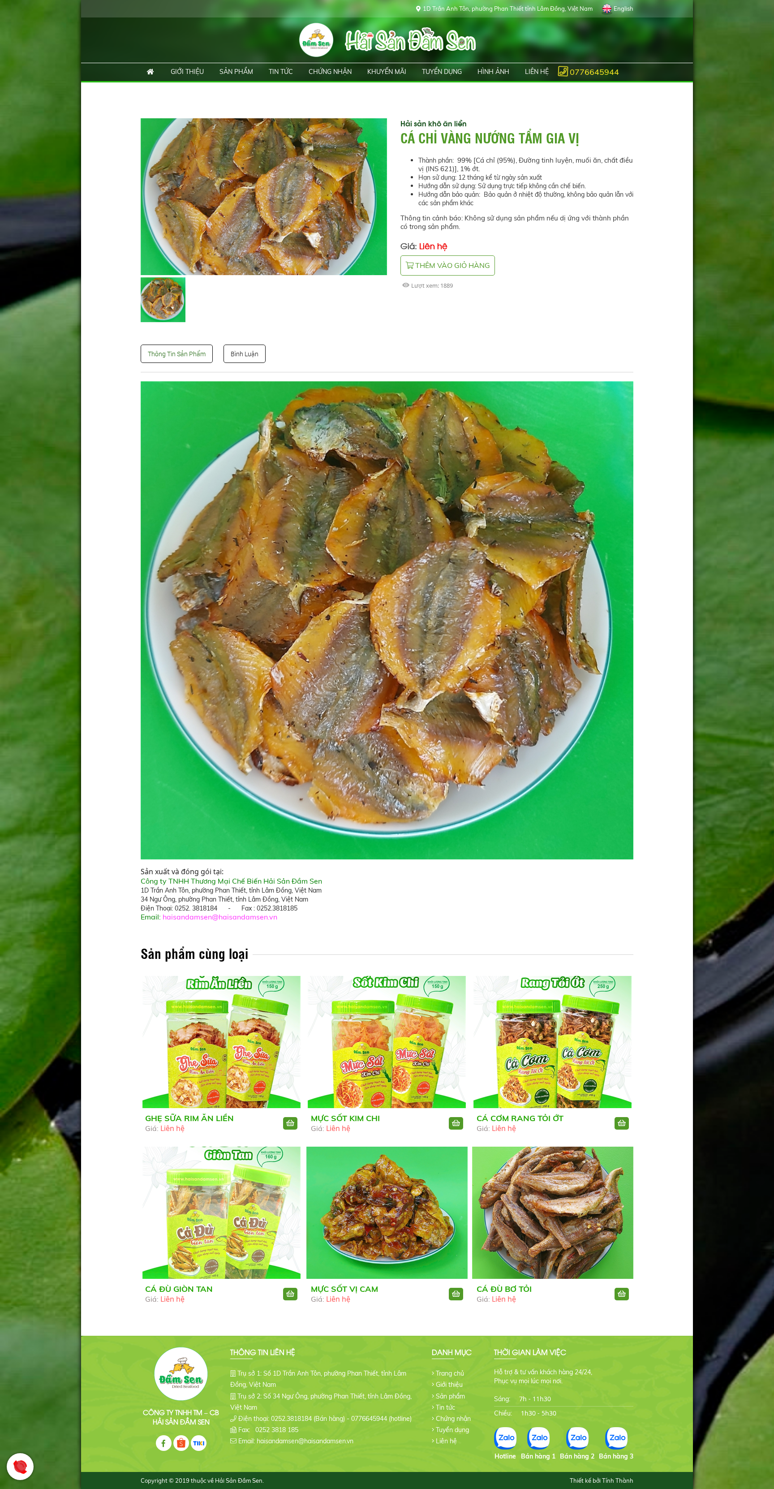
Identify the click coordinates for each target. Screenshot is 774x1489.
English (623, 8)
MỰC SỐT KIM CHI (345, 1118)
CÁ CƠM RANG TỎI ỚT (520, 1118)
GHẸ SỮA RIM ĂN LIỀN (189, 1118)
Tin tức (445, 1407)
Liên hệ (446, 1441)
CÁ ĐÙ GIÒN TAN (179, 1289)
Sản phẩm (450, 1396)
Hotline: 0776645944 (20, 1466)
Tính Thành (617, 1480)
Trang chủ (150, 72)
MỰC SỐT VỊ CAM (344, 1289)
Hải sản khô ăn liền (433, 123)
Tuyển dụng (452, 1430)
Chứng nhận (453, 1419)
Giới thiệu (449, 1385)
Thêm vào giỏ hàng (451, 265)
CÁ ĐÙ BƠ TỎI (504, 1289)
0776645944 (594, 72)
